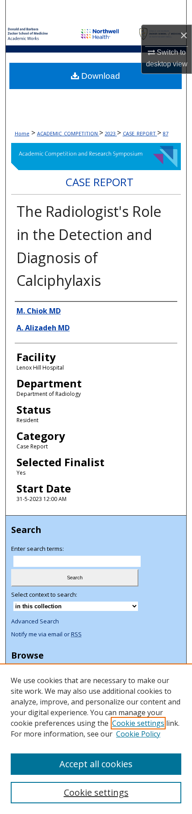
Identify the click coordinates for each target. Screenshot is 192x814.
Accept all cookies (96, 764)
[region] (96, 738)
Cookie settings (138, 723)
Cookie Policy (138, 734)
